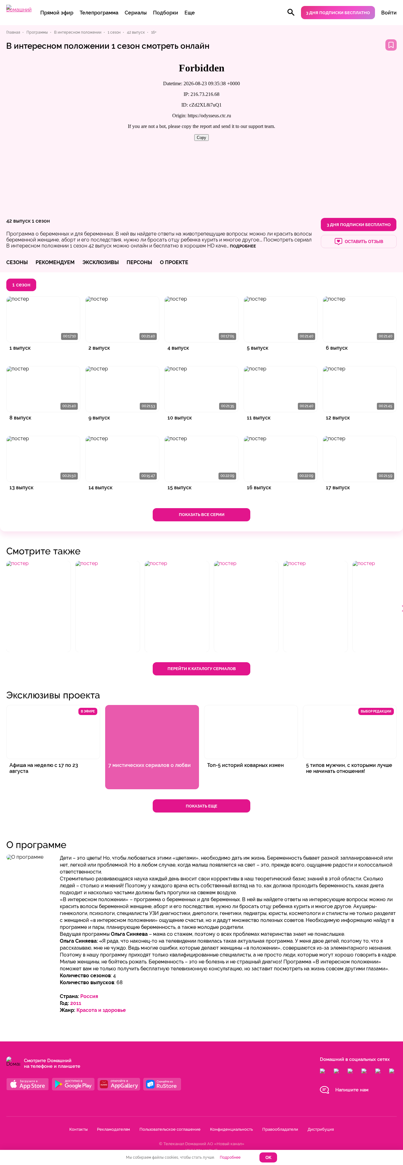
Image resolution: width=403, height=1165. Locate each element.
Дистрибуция (321, 1129)
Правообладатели (280, 1129)
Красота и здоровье (101, 1010)
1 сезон (41, 221)
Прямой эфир (56, 13)
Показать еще (201, 806)
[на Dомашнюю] (18, 10)
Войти (389, 13)
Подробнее (230, 1157)
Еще (189, 13)
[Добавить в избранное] (391, 45)
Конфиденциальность (231, 1129)
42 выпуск (18, 221)
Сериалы (136, 13)
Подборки (165, 13)
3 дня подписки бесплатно (338, 12)
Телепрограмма (99, 13)
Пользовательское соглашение (170, 1129)
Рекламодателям (113, 1129)
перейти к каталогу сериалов (201, 668)
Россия (89, 996)
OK (268, 1157)
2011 (75, 1003)
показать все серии (201, 514)
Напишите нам (351, 1090)
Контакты (78, 1129)
